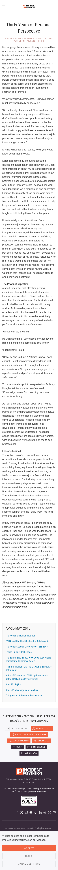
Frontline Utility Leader (31, 734)
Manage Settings (29, 864)
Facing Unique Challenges (19, 652)
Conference (38, 747)
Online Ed (44, 741)
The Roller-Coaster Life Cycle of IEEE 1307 (27, 646)
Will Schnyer (26, 38)
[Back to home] (29, 6)
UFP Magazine (19, 728)
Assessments (20, 741)
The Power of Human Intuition (20, 635)
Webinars (31, 753)
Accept (29, 848)
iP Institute (43, 728)
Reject (29, 856)
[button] (3, 6)
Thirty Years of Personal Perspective (24, 695)
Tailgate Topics (35, 41)
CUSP (19, 747)
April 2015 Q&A (13, 684)
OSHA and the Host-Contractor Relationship (27, 641)
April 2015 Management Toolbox (22, 690)
